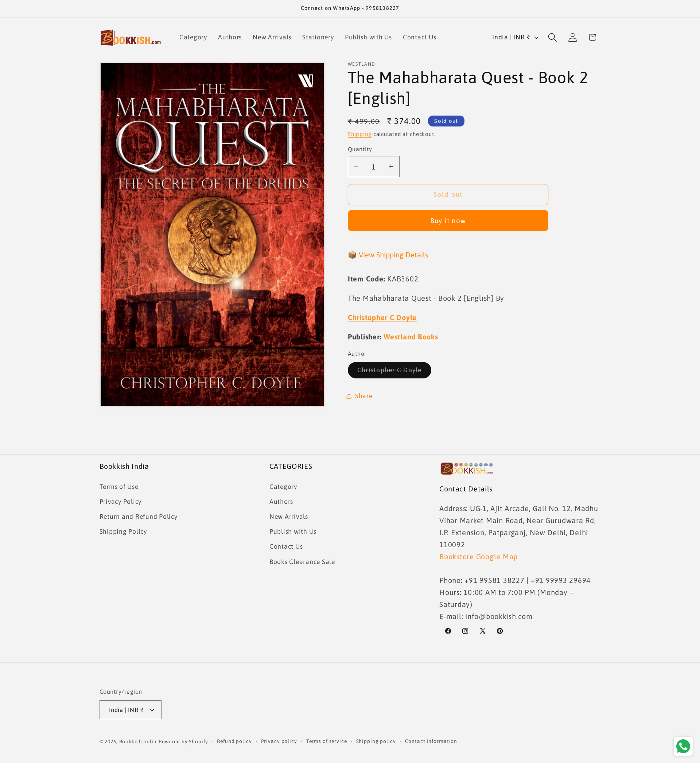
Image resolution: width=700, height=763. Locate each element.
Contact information (431, 741)
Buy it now (448, 221)
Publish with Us (292, 531)
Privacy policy (279, 741)
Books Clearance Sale (302, 561)
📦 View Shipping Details (388, 254)
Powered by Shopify (183, 741)
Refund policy (234, 741)
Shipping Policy (123, 531)
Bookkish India (138, 741)
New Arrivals (288, 516)
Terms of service (326, 741)
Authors (281, 501)
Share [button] (364, 396)
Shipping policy (376, 741)
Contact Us (286, 546)
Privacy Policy (121, 501)
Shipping (360, 134)
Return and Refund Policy (139, 516)
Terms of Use (119, 486)
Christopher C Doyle (394, 372)
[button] (552, 37)
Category (283, 486)
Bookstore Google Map (478, 556)
